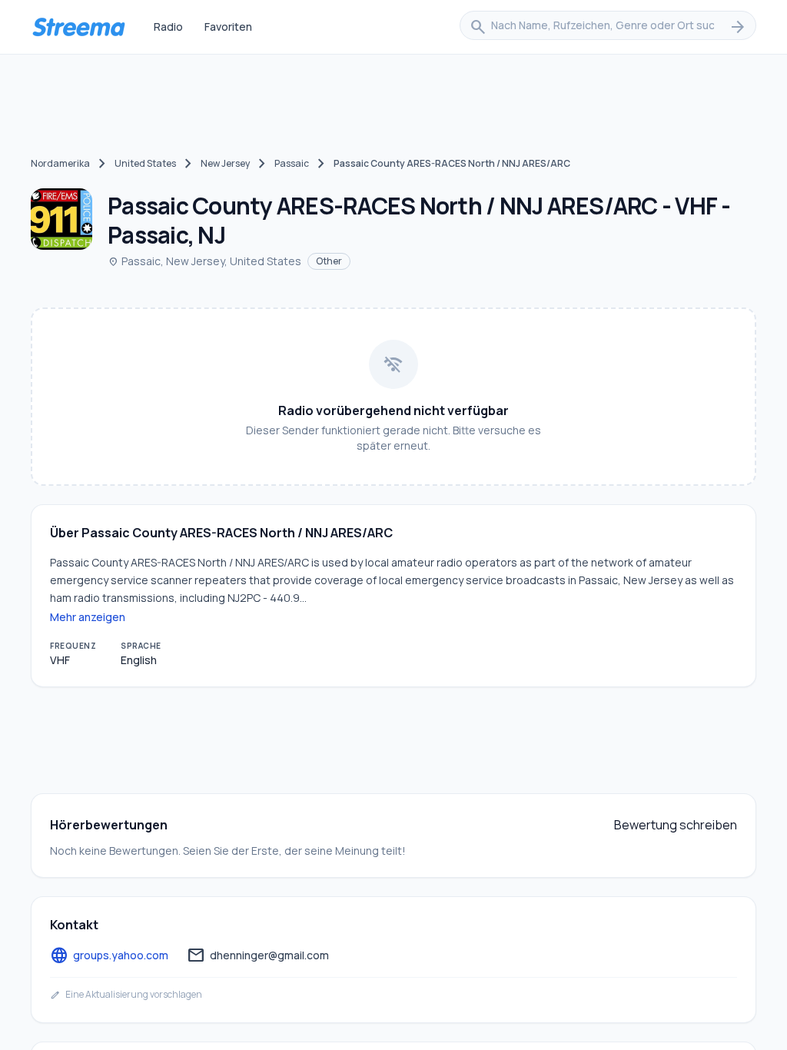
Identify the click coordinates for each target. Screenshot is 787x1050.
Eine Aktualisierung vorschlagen (126, 995)
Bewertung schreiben (675, 824)
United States (145, 163)
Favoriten (228, 26)
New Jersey (225, 163)
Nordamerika (60, 163)
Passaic (291, 163)
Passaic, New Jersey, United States (204, 261)
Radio (168, 26)
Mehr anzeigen (87, 617)
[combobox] (608, 27)
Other (329, 260)
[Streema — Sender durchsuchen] (78, 27)
